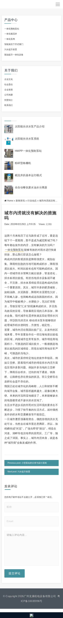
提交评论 (14, 573)
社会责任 (8, 84)
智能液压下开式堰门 (13, 44)
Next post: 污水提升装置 (19, 471)
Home (10, 200)
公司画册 (8, 95)
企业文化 (8, 79)
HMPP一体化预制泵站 (28, 150)
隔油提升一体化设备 (13, 54)
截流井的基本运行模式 (28, 175)
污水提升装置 (10, 49)
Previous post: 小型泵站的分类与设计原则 (27, 463)
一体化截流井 (10, 34)
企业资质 (8, 90)
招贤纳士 (8, 100)
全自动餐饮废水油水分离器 (31, 187)
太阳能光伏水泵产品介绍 (29, 126)
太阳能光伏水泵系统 (27, 138)
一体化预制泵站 (11, 29)
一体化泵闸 (9, 39)
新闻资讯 (20, 200)
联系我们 (8, 105)
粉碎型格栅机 (23, 163)
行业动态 (32, 200)
